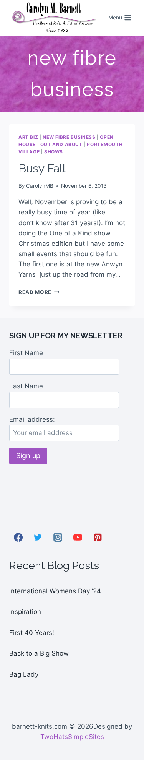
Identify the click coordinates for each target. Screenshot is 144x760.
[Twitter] (38, 537)
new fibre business (69, 137)
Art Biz (28, 137)
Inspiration (25, 611)
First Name (26, 353)
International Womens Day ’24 (55, 591)
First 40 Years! (31, 633)
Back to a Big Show (39, 653)
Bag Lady (23, 674)
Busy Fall (42, 168)
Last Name (26, 386)
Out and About (61, 144)
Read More (39, 292)
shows (53, 151)
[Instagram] (58, 537)
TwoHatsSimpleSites (72, 737)
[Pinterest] (97, 537)
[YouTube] (77, 537)
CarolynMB (39, 186)
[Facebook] (18, 537)
